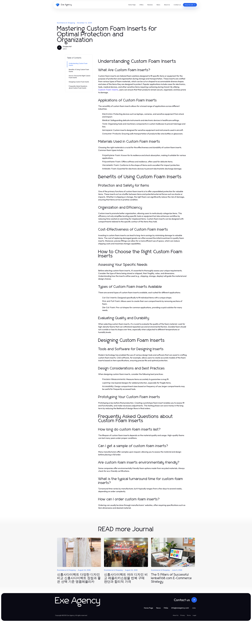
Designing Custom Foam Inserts (79, 82)
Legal (194, 615)
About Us (175, 615)
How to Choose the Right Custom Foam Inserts (79, 76)
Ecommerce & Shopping (66, 23)
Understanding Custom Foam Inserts (78, 64)
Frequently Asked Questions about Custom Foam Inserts (78, 87)
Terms (189, 615)
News (158, 608)
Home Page (148, 608)
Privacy (182, 615)
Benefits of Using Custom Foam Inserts (79, 70)
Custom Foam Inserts (108, 90)
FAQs (166, 608)
